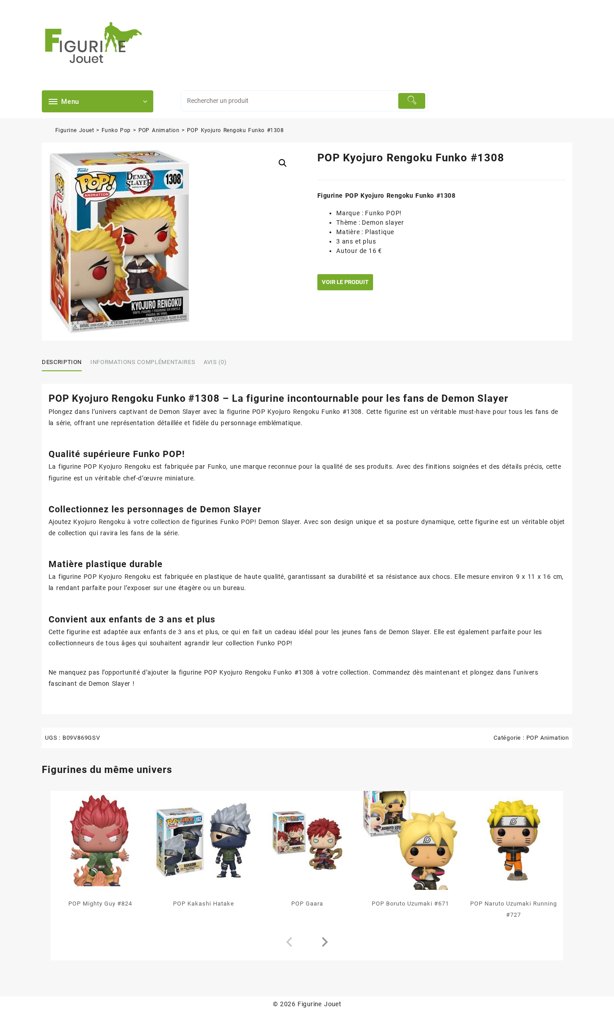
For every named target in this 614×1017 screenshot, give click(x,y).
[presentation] (289, 942)
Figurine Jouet (74, 130)
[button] (283, 163)
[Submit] (412, 101)
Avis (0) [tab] (215, 362)
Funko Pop (116, 130)
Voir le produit (345, 282)
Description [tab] (62, 362)
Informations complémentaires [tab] (142, 362)
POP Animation (159, 130)
